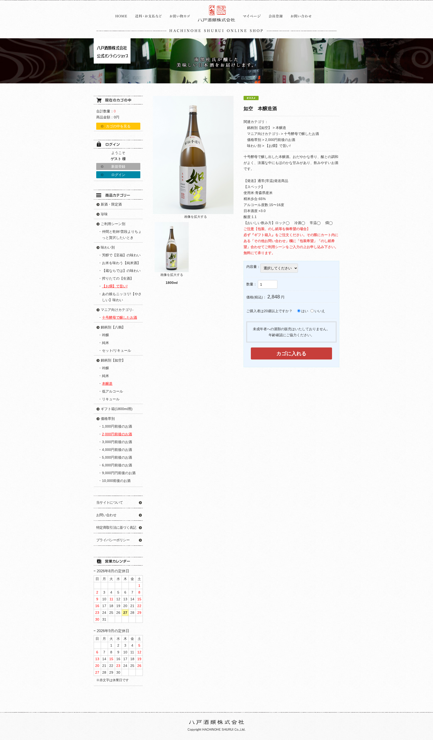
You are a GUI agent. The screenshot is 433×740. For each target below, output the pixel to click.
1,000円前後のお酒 (117, 426)
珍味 (104, 214)
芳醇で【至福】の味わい (121, 255)
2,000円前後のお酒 (280, 140)
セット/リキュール (116, 350)
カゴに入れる (291, 353)
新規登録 (118, 166)
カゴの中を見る (118, 126)
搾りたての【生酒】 (118, 278)
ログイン (118, 175)
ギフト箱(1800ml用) (117, 409)
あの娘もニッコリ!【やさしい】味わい (122, 297)
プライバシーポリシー (113, 540)
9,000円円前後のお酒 (119, 473)
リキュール (111, 399)
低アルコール (112, 391)
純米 (105, 343)
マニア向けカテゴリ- (263, 134)
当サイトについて (109, 502)
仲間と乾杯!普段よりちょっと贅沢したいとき (122, 235)
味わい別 (254, 146)
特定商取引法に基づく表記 (116, 527)
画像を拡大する (195, 217)
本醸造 (281, 128)
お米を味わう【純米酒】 (121, 263)
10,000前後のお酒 (116, 481)
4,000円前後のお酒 (117, 450)
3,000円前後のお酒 (117, 442)
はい (304, 311)
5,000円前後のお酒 (117, 457)
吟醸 (105, 335)
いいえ (319, 311)
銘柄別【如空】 (259, 128)
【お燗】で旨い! (278, 146)
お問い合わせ (106, 515)
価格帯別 (254, 140)
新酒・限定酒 (111, 204)
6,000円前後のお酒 (117, 465)
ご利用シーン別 (113, 224)
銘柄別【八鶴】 (113, 327)
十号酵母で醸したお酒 (301, 134)
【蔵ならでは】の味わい (121, 271)
